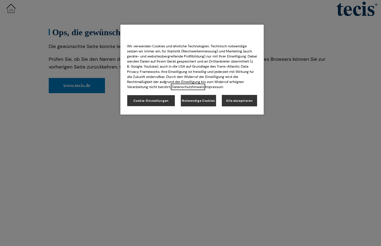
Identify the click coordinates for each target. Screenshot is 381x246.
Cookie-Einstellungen (151, 101)
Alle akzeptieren (239, 101)
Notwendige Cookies (198, 101)
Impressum (214, 87)
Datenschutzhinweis (188, 87)
